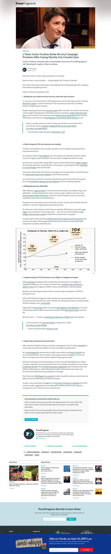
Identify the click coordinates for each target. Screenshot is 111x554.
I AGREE (86, 549)
